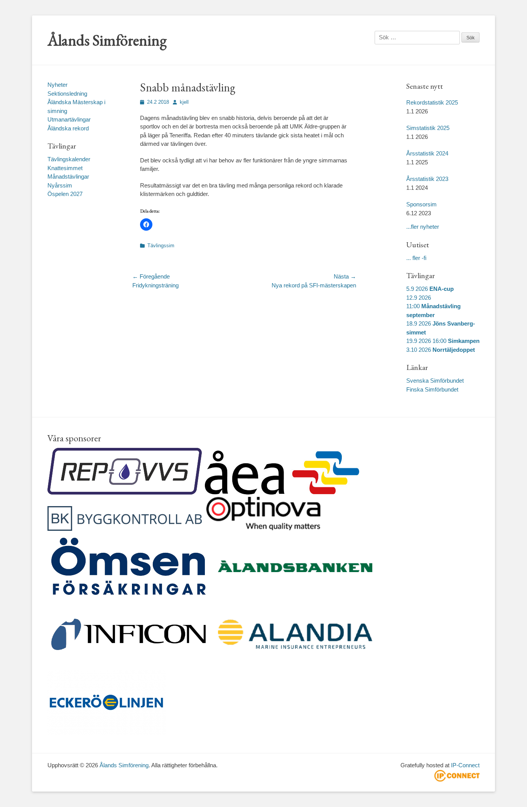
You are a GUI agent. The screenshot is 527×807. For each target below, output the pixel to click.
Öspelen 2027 (65, 194)
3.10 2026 (440, 349)
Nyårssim (59, 185)
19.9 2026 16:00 (443, 341)
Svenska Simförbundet (435, 380)
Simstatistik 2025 (427, 128)
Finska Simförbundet (432, 389)
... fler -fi (416, 258)
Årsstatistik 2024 (427, 153)
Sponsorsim (421, 204)
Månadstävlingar (68, 176)
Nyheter (57, 84)
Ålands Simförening (107, 40)
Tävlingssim (160, 245)
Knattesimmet (65, 168)
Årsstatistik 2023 (427, 179)
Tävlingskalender (68, 159)
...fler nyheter (422, 226)
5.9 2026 (430, 288)
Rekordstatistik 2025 (432, 102)
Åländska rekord (68, 128)
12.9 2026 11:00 (433, 306)
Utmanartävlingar (69, 119)
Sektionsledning (67, 93)
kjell (184, 102)
